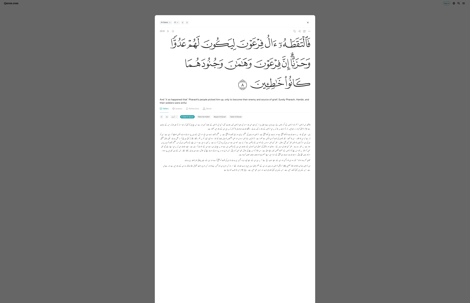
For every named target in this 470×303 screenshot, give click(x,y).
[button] (293, 44)
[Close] (307, 22)
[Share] (299, 31)
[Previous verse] (182, 22)
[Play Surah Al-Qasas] (168, 31)
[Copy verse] (294, 31)
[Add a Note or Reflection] (304, 31)
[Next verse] (187, 22)
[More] (309, 31)
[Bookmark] (173, 31)
